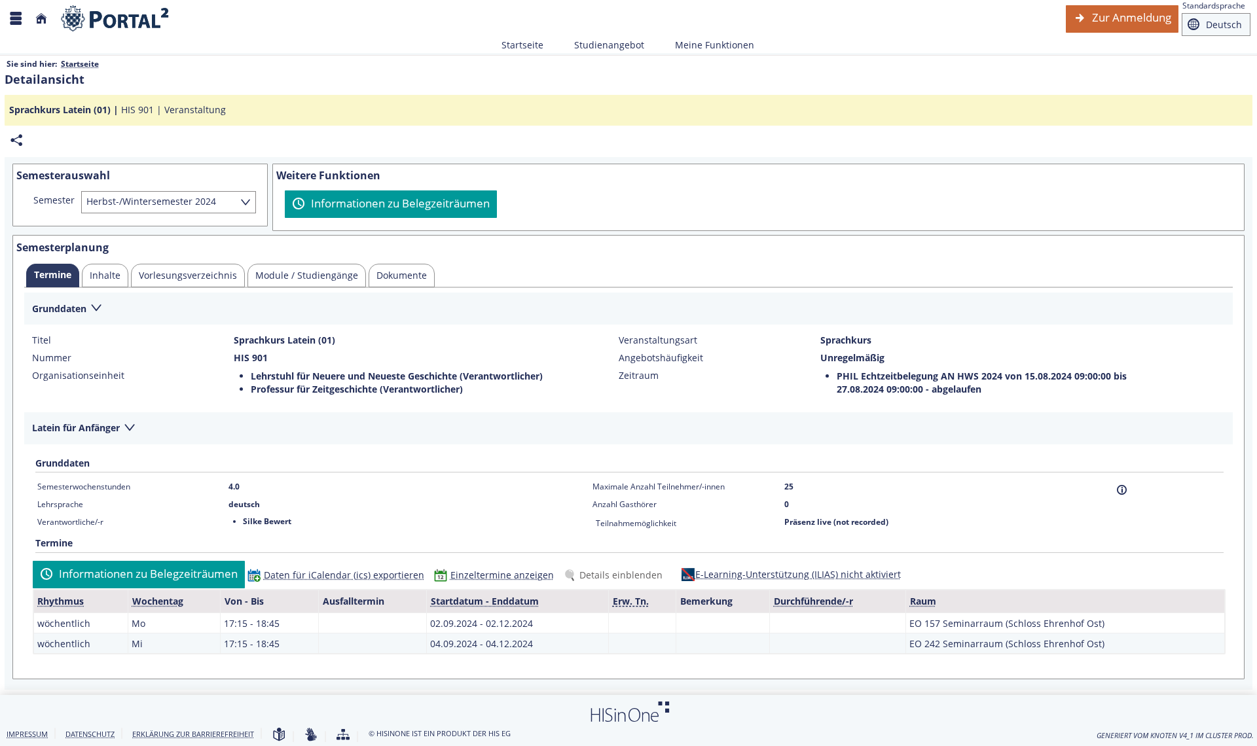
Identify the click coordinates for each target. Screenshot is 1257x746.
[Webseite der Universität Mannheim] (115, 18)
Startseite (522, 45)
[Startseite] (41, 19)
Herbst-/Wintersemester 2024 (151, 201)
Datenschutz (90, 734)
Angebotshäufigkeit (661, 358)
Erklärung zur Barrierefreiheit (193, 734)
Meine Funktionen (707, 45)
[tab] (52, 275)
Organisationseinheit (78, 376)
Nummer (51, 358)
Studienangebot (602, 45)
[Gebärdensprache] (310, 735)
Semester (54, 200)
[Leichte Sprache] (278, 735)
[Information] (1122, 490)
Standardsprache (1213, 5)
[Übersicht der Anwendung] (343, 735)
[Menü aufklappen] (16, 18)
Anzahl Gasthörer (624, 504)
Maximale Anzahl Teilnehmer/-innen (658, 486)
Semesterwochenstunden (83, 486)
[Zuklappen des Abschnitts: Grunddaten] (628, 309)
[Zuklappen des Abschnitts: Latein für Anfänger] (628, 428)
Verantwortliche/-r (70, 521)
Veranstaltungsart (658, 340)
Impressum (27, 734)
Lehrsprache (60, 504)
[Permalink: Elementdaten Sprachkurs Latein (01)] (16, 140)
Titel (41, 340)
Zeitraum (639, 376)
